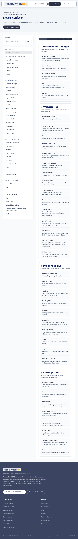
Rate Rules (9, 160)
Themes (8, 90)
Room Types (10, 153)
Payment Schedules (12, 101)
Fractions (8, 149)
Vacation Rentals (8, 510)
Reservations (10, 63)
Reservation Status (11, 194)
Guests (8, 74)
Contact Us (44, 524)
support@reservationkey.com (55, 536)
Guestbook (9, 126)
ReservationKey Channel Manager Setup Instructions (16, 209)
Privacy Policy (45, 520)
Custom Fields (10, 119)
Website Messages (12, 94)
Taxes (8, 167)
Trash (7, 214)
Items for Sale (10, 122)
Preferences (10, 191)
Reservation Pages (12, 83)
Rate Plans (9, 156)
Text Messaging (11, 112)
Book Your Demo (36, 492)
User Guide (44, 503)
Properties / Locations (12, 142)
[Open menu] (73, 4)
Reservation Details (12, 67)
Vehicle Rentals (8, 520)
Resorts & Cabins (8, 513)
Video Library (45, 507)
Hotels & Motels (8, 503)
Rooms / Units (10, 146)
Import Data (9, 201)
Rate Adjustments (11, 164)
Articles (43, 513)
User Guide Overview (13, 53)
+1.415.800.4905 (70, 536)
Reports (8, 70)
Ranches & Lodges (9, 527)
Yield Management (11, 174)
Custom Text (10, 133)
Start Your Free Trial (14, 492)
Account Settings (11, 184)
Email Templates (11, 105)
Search (28, 41)
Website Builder (11, 87)
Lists (7, 198)
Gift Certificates (10, 129)
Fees (7, 171)
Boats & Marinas (8, 524)
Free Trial (55, 4)
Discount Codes (11, 115)
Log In (66, 4)
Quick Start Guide (12, 27)
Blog (42, 510)
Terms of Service (46, 517)
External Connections (12, 205)
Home (5, 14)
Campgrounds (7, 517)
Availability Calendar (12, 60)
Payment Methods (11, 98)
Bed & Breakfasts (8, 507)
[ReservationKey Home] (16, 4)
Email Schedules (11, 108)
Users (7, 187)
